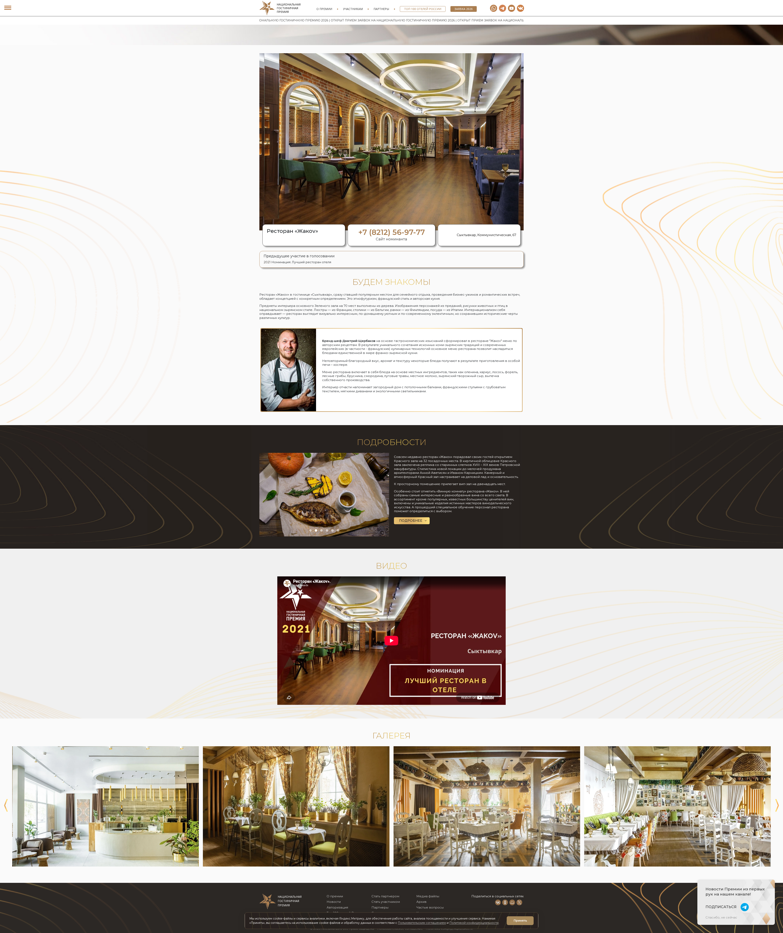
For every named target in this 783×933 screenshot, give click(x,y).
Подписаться (721, 907)
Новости (334, 902)
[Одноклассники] (505, 902)
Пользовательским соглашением (422, 923)
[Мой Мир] (512, 902)
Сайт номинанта (391, 239)
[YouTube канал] (511, 8)
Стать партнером (385, 896)
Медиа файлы (427, 896)
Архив (421, 902)
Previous (6, 805)
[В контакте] (520, 8)
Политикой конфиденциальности (474, 923)
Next (777, 805)
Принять (520, 920)
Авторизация (337, 907)
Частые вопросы (430, 907)
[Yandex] (502, 8)
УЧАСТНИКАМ (353, 9)
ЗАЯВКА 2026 (464, 9)
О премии (324, 9)
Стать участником (386, 902)
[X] (519, 902)
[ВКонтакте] (498, 902)
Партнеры (381, 9)
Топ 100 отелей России (422, 9)
